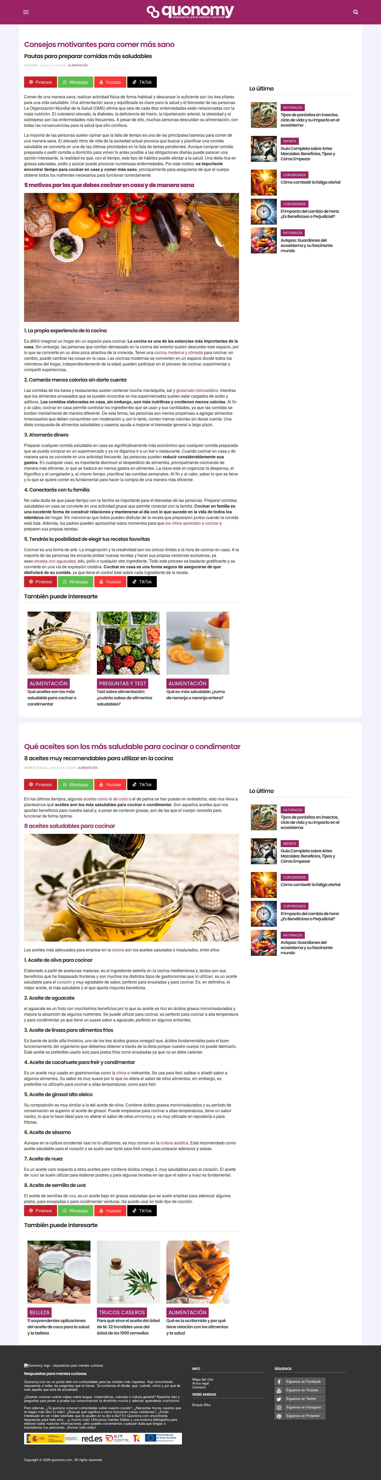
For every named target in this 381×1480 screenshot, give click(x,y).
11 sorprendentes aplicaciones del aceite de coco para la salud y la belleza (58, 1327)
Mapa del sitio (202, 1379)
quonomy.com (61, 1459)
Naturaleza (292, 107)
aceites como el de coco (105, 799)
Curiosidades (294, 175)
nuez (34, 1175)
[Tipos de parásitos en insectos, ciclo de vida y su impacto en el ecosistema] (264, 115)
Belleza (40, 1312)
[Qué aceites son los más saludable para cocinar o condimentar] (58, 643)
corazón (65, 982)
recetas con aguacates (55, 561)
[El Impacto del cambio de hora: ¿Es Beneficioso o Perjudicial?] (264, 212)
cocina (118, 950)
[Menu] (25, 12)
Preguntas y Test (122, 683)
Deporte (289, 141)
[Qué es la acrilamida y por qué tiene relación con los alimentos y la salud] (197, 1272)
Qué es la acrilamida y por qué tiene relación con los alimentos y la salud (197, 1327)
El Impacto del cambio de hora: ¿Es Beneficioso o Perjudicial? (310, 213)
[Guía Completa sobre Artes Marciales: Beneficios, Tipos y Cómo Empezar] (264, 149)
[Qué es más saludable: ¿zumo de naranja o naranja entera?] (197, 643)
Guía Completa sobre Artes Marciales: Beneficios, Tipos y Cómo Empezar (308, 154)
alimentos (143, 1116)
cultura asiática (174, 1143)
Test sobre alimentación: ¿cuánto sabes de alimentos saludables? (124, 698)
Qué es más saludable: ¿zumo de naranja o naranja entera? (195, 695)
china (121, 1073)
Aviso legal (200, 1383)
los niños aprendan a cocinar (191, 523)
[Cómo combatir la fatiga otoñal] (264, 183)
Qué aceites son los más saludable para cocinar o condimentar (51, 698)
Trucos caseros (122, 1312)
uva (72, 1196)
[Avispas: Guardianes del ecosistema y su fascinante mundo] (264, 240)
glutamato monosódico (197, 390)
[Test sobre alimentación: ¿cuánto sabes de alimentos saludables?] (128, 643)
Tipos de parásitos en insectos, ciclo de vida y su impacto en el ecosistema (310, 120)
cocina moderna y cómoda (178, 352)
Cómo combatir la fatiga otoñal (310, 182)
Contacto (199, 1387)
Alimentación (78, 65)
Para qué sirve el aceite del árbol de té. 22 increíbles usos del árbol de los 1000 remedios (128, 1327)
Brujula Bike (201, 1404)
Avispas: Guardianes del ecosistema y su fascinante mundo (307, 245)
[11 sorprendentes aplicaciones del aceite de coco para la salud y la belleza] (58, 1272)
